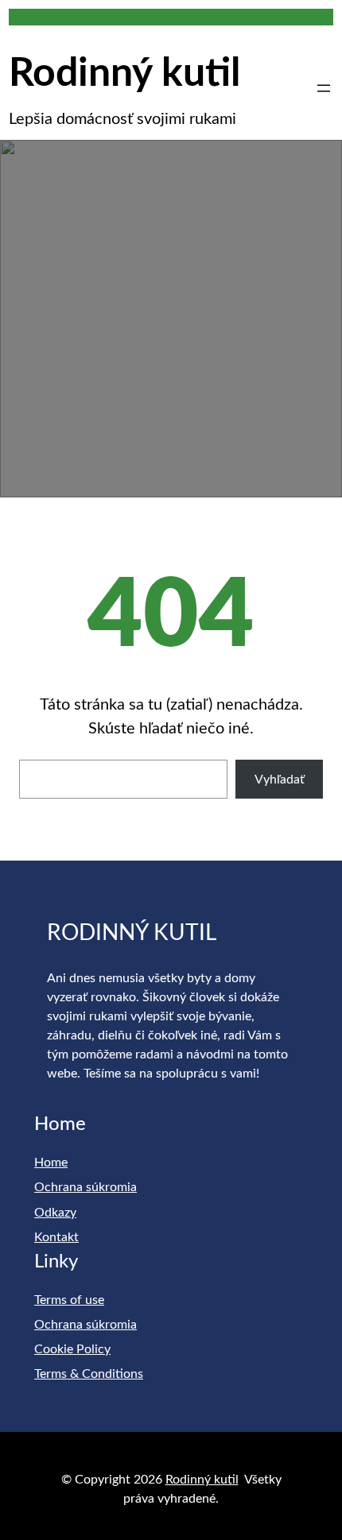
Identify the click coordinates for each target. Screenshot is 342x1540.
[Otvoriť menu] (323, 88)
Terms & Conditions (88, 1374)
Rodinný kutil (124, 74)
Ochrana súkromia (85, 1187)
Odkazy (55, 1212)
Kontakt (56, 1237)
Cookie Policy (72, 1349)
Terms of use (69, 1300)
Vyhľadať (280, 779)
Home (51, 1162)
